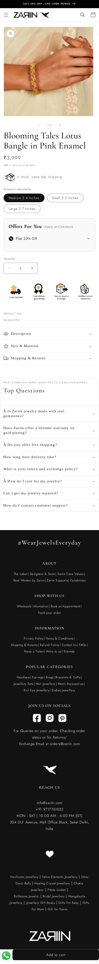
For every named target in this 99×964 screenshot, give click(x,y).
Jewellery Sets (23, 683)
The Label (20, 574)
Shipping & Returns (24, 645)
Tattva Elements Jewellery (59, 877)
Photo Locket (57, 889)
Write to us (53, 651)
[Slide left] (39, 125)
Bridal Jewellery (54, 896)
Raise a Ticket (33, 651)
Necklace (23, 677)
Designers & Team (42, 574)
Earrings (37, 677)
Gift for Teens (57, 909)
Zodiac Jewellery (63, 690)
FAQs (82, 645)
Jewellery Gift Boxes (40, 902)
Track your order (49, 612)
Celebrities (78, 580)
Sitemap (69, 651)
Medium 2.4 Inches (24, 197)
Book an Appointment (65, 606)
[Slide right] (60, 125)
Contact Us (69, 645)
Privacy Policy (33, 638)
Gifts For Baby (68, 902)
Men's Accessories (71, 683)
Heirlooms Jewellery (25, 877)
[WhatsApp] (6, 956)
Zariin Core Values (70, 574)
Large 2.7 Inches (22, 208)
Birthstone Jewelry (26, 896)
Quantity (9, 258)
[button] (6, 15)
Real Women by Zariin (28, 580)
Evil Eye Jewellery (36, 690)
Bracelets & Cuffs (68, 677)
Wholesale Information (32, 606)
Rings (49, 677)
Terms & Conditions (59, 638)
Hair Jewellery (46, 683)
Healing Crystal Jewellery (51, 883)
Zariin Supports (57, 580)
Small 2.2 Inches (65, 197)
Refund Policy (49, 645)
